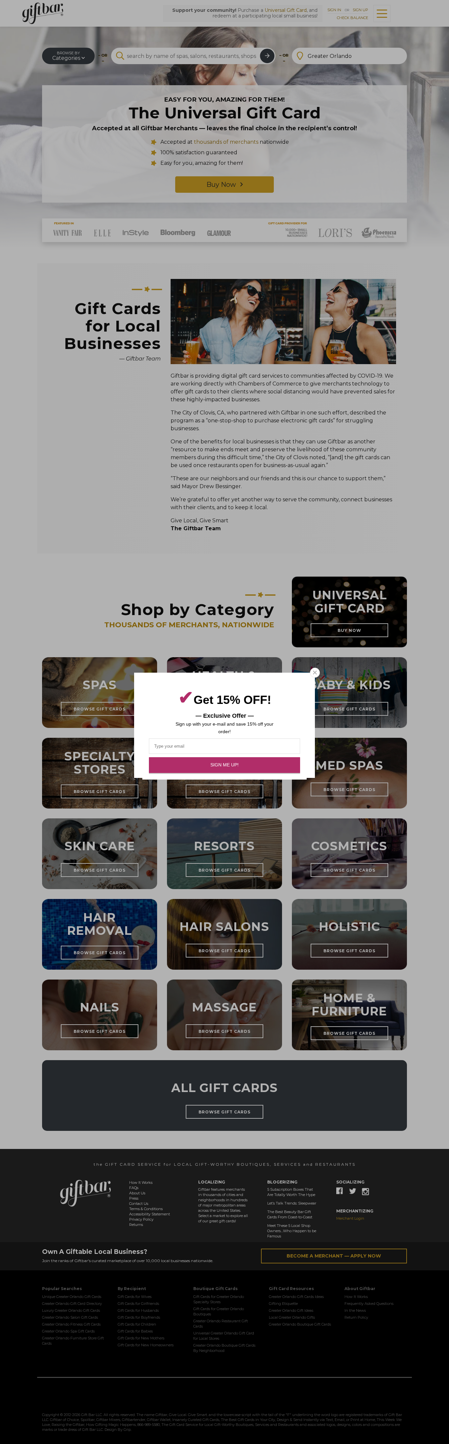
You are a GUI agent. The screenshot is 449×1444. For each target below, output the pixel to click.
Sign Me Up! (224, 764)
